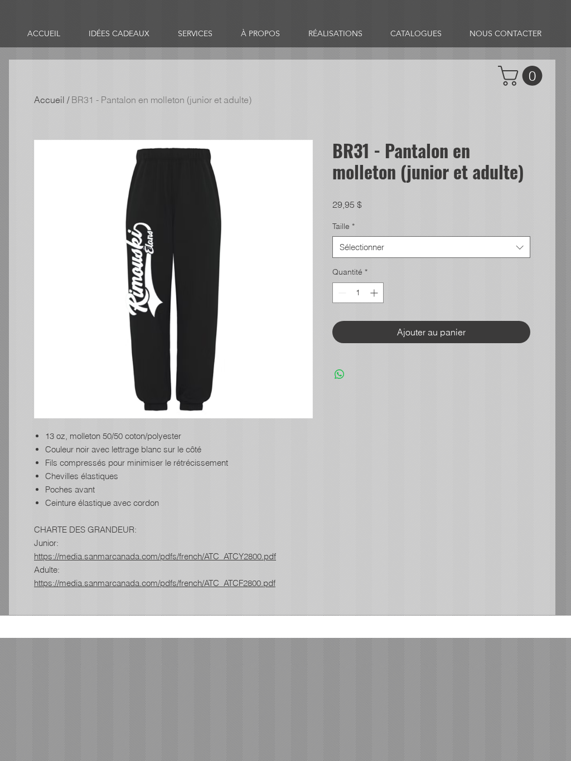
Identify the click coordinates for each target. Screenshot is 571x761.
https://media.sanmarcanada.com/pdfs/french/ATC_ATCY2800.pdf (155, 556)
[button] (522, 76)
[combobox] (431, 247)
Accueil (49, 99)
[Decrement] (341, 293)
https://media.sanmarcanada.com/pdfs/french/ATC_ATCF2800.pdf (154, 583)
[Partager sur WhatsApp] (339, 374)
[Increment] (375, 293)
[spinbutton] (358, 293)
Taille (343, 226)
